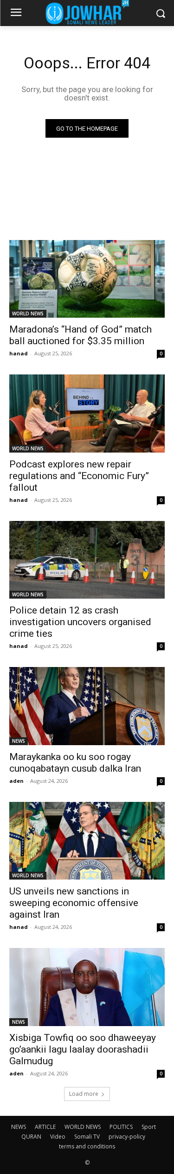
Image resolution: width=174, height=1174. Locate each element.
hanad (18, 353)
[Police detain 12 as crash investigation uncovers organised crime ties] (87, 560)
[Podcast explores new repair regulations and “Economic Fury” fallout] (87, 413)
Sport (149, 1127)
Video (57, 1137)
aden (16, 780)
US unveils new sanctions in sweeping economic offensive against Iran (73, 903)
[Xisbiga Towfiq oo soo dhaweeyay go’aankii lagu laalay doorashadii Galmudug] (87, 987)
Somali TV (87, 1137)
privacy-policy (127, 1137)
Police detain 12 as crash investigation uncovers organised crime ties (80, 622)
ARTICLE (45, 1127)
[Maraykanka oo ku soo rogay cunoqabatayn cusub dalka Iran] (87, 706)
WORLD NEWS (28, 313)
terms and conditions (87, 1146)
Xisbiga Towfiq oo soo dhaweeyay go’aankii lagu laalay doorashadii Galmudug (82, 1049)
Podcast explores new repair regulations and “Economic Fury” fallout (79, 476)
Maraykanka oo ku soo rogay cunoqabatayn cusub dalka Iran (75, 762)
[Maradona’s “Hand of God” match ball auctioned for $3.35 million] (87, 279)
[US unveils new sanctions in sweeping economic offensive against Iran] (87, 841)
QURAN (31, 1137)
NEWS (18, 741)
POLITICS (121, 1127)
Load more (83, 1094)
